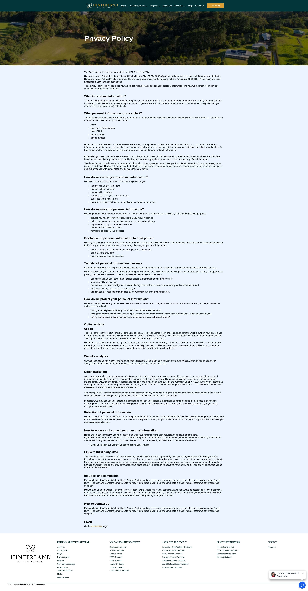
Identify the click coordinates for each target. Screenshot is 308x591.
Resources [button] (179, 6)
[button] (127, 6)
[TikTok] (18, 567)
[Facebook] (9, 567)
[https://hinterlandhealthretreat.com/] (102, 6)
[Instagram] (13, 567)
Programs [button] (154, 6)
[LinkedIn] (22, 567)
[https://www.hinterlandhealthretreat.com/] (31, 553)
